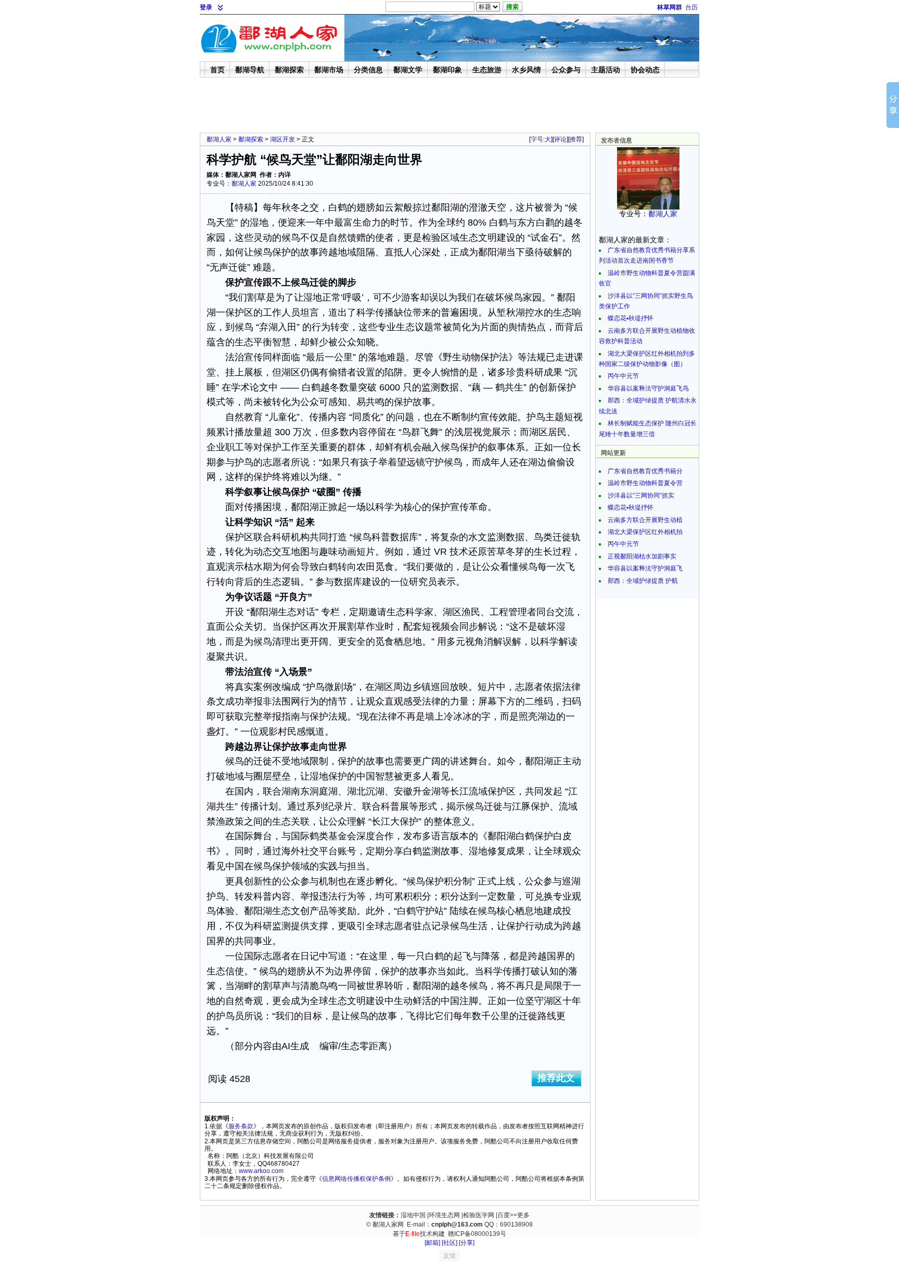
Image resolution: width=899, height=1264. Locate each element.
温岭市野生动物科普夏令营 (645, 483)
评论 (560, 139)
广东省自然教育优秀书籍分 (645, 471)
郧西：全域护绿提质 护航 (643, 580)
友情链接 (381, 1215)
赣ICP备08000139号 (477, 1233)
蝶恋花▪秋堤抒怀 (630, 318)
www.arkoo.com (261, 1171)
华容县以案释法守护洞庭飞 (645, 568)
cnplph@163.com (457, 1224)
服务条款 (240, 1126)
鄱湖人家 (219, 139)
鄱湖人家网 (388, 1224)
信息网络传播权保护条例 (356, 1178)
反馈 (449, 1255)
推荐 (576, 139)
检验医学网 (478, 1215)
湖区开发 (282, 139)
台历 (691, 7)
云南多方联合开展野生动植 (645, 520)
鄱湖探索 (250, 139)
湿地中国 (413, 1215)
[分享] (466, 1242)
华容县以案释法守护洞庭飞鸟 (648, 388)
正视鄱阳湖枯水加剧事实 (642, 556)
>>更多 (520, 1215)
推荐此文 (556, 1078)
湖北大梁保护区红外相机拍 (645, 532)
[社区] (449, 1242)
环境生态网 (444, 1215)
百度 (503, 1215)
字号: (541, 139)
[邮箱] (432, 1242)
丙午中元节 (623, 376)
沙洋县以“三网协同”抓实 (641, 495)
